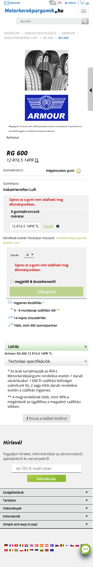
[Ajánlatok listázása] (85, 21)
